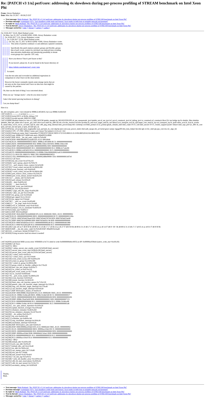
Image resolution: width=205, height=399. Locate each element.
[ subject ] (38, 28)
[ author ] (46, 28)
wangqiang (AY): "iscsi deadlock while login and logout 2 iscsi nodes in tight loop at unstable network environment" (64, 21)
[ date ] (24, 28)
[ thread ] (31, 28)
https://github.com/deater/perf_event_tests (24, 67)
